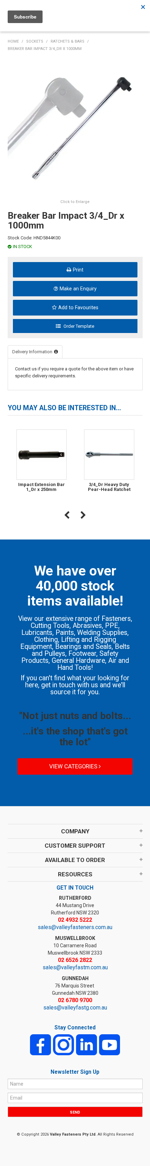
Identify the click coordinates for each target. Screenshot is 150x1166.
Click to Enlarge (75, 202)
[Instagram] (63, 1044)
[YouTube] (109, 1044)
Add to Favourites (78, 307)
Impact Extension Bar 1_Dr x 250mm (41, 487)
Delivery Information (32, 351)
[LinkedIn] (86, 1044)
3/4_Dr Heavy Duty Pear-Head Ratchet (109, 487)
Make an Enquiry (78, 288)
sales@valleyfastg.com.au (75, 1007)
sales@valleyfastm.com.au (75, 967)
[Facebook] (40, 1044)
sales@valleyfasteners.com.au (75, 927)
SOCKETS (34, 41)
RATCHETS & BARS (67, 41)
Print (78, 270)
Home (13, 41)
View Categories (74, 766)
